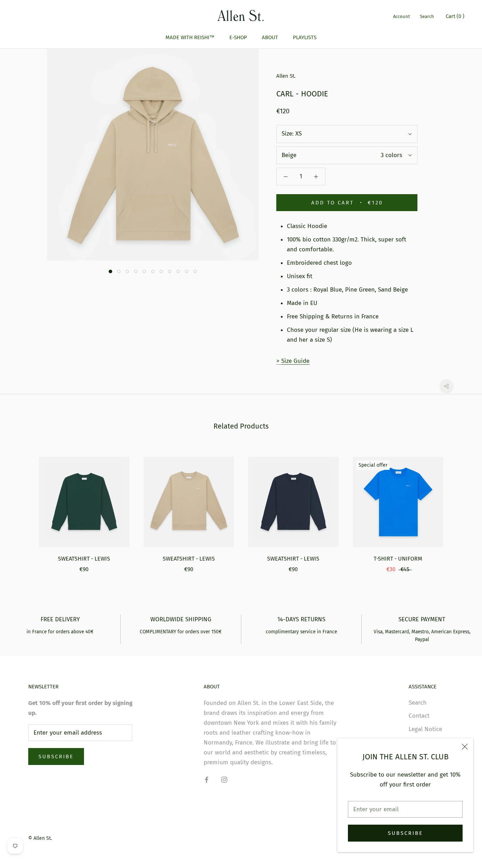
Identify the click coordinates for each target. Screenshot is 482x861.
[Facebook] (207, 779)
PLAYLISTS (305, 37)
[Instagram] (224, 779)
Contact (419, 715)
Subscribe (405, 833)
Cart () (455, 16)
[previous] (22, 507)
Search (427, 16)
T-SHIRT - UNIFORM (398, 558)
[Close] (465, 746)
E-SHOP (238, 37)
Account (401, 16)
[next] (460, 507)
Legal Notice (425, 729)
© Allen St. (40, 838)
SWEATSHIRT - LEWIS (84, 558)
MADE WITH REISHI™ (190, 37)
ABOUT (270, 37)
